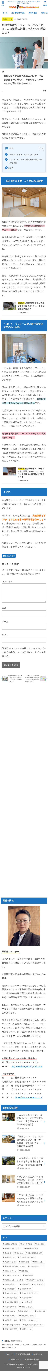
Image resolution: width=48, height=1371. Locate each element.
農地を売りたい (10, 1316)
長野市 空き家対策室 (12, 1325)
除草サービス (27, 1329)
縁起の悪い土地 (10, 1307)
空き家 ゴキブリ (26, 1289)
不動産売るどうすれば (13, 1248)
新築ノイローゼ (10, 1271)
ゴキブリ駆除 (27, 1244)
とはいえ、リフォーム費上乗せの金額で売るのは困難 (25, 161)
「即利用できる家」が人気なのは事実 (23, 155)
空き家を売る (38, 1284)
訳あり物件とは (26, 1311)
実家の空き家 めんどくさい (15, 1266)
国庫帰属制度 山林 (35, 1253)
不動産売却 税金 (32, 1248)
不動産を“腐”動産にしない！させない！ (25, 1364)
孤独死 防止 (25, 1262)
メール (5, 621)
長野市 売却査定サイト (30, 1320)
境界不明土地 (10, 1257)
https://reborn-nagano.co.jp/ (28, 1097)
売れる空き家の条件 (27, 1257)
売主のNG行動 (10, 1262)
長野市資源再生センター (34, 1325)
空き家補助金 (27, 1298)
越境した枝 (41, 1311)
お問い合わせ (16, 1359)
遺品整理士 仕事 (11, 1320)
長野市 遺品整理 (11, 1329)
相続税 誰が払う (11, 1284)
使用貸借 (8, 1253)
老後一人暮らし (27, 1307)
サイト (5, 635)
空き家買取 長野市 (11, 1302)
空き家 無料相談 (11, 1298)
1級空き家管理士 (11, 1244)
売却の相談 (33, 13)
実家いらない (39, 1262)
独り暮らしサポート (12, 1275)
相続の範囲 (29, 1275)
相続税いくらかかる (35, 1280)
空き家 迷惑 (27, 1302)
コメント (7, 581)
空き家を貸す (10, 1289)
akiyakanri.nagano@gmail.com (26, 1066)
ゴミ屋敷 (40, 1244)
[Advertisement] (24, 790)
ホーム (5, 13)
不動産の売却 (8, 19)
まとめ (10, 168)
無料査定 (24, 1271)
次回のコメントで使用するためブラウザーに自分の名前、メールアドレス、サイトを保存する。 (24, 652)
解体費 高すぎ (10, 1311)
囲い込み (20, 1253)
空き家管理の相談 (18, 13)
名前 (4, 608)
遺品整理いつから (28, 1316)
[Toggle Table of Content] (40, 149)
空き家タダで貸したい (30, 1293)
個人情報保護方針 (32, 1359)
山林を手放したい (36, 1266)
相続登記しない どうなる (14, 1280)
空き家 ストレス (11, 1293)
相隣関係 (25, 1284)
